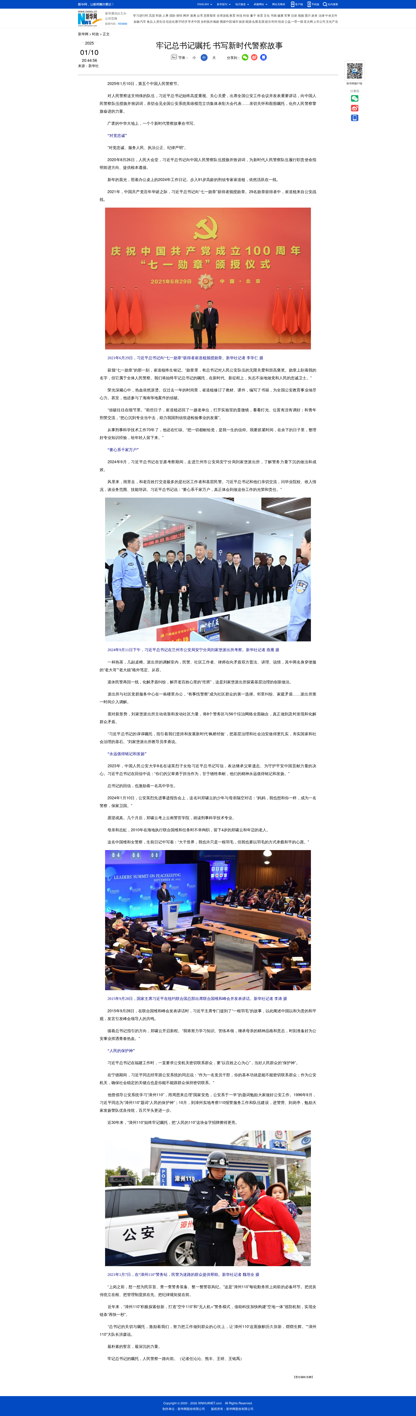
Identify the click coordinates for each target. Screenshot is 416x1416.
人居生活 (159, 21)
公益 (288, 21)
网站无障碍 (278, 4)
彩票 (261, 21)
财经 (179, 15)
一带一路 (297, 21)
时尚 (274, 21)
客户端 (299, 4)
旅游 (242, 21)
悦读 (281, 21)
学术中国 (194, 21)
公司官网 (111, 18)
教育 (232, 15)
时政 (159, 15)
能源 (248, 21)
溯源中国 (226, 21)
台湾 (200, 15)
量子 (253, 15)
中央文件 (331, 15)
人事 (165, 15)
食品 (150, 21)
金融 (136, 21)
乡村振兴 (207, 21)
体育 (260, 15)
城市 (235, 21)
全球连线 (223, 15)
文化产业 (332, 21)
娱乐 (268, 21)
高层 (152, 15)
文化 (267, 15)
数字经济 (181, 21)
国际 (172, 15)
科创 (246, 15)
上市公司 (319, 21)
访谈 (294, 15)
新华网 (83, 34)
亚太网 (308, 21)
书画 (274, 15)
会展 (255, 21)
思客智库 (210, 15)
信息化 (170, 21)
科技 (239, 15)
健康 (280, 15)
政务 (315, 15)
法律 (321, 15)
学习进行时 (140, 15)
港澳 (193, 15)
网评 (186, 15)
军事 (287, 15)
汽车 (143, 21)
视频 (301, 15)
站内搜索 (333, 4)
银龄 (216, 21)
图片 (308, 15)
